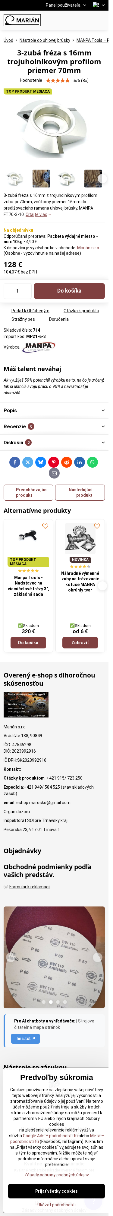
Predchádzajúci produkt (32, 492)
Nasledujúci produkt (81, 492)
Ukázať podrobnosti (56, 1204)
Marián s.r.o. (88, 247)
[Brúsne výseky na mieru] (54, 958)
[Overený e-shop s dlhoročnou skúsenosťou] (26, 705)
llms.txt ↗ (25, 1038)
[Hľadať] (72, 20)
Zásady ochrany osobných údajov (56, 1174)
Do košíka (69, 291)
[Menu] (101, 20)
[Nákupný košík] (87, 20)
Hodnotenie (31, 80)
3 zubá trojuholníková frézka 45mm (80, 571)
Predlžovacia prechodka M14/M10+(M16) (28, 583)
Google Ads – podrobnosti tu (50, 1135)
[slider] (58, 80)
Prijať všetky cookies (56, 1191)
